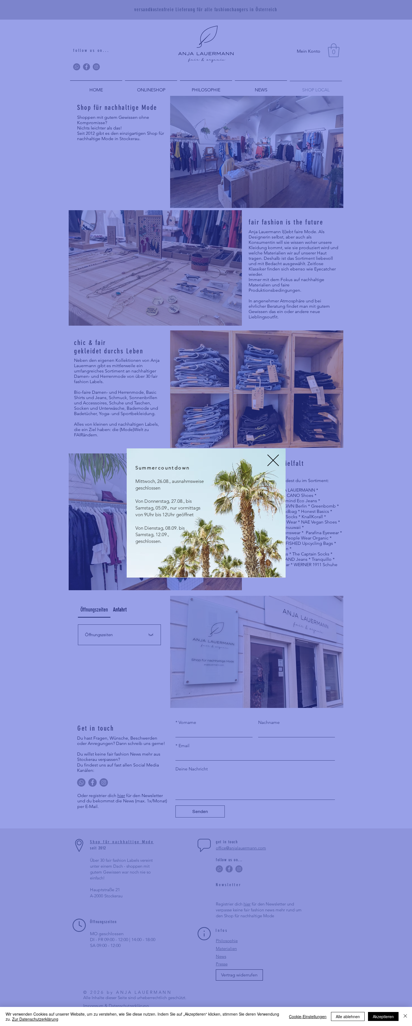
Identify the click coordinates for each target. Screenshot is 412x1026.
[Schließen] (405, 1016)
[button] (273, 460)
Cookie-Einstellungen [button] (308, 1016)
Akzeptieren (383, 1016)
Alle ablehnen (348, 1016)
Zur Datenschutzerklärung (35, 1019)
